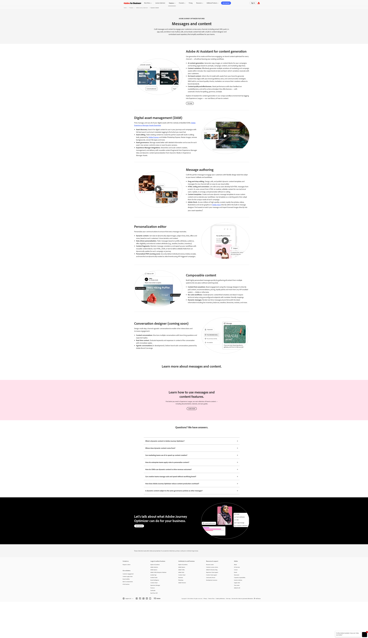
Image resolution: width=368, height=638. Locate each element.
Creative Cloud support (211, 575)
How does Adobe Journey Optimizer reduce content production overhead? (172, 483)
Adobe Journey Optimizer (142, 7)
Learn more (191, 408)
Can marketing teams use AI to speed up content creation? (166, 455)
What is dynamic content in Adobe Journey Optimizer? (165, 441)
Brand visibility (126, 579)
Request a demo (126, 564)
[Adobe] (259, 3)
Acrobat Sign (153, 575)
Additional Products (212, 3)
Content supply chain (128, 576)
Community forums (210, 577)
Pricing (190, 3)
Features (171, 3)
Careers (236, 569)
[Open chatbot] (364, 634)
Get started (226, 3)
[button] (158, 76)
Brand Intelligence (154, 580)
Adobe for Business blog (211, 569)
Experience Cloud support (212, 572)
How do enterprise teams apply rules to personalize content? (167, 462)
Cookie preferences (220, 598)
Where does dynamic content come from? (160, 448)
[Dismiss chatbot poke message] (334, 632)
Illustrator (180, 577)
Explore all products (155, 564)
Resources (199, 3)
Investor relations (238, 580)
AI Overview (237, 567)
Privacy (205, 598)
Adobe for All (237, 588)
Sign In (253, 3)
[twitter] (143, 598)
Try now (189, 103)
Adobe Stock (216, 205)
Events (235, 572)
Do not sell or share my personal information (242, 598)
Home (125, 7)
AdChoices (258, 598)
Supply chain (237, 582)
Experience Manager (155, 585)
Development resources (211, 580)
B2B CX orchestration (128, 581)
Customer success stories (212, 567)
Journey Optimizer (160, 3)
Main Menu (147, 3)
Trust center (237, 585)
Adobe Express (154, 137)
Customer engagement (128, 574)
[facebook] (137, 598)
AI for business (126, 584)
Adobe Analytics (154, 567)
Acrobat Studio (153, 577)
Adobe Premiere (182, 582)
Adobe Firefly (181, 569)
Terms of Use (211, 598)
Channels (181, 3)
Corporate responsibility (239, 577)
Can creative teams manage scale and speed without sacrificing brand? (170, 476)
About (235, 564)
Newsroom (236, 575)
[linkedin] (147, 598)
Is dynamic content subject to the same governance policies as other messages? (174, 491)
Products (131, 7)
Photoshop (180, 580)
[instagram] (140, 598)
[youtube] (150, 598)
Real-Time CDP (154, 593)
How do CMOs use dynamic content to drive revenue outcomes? (168, 469)
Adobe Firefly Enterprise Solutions (158, 572)
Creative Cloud (153, 582)
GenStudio (152, 590)
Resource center (210, 564)
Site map (228, 598)
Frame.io (152, 588)
